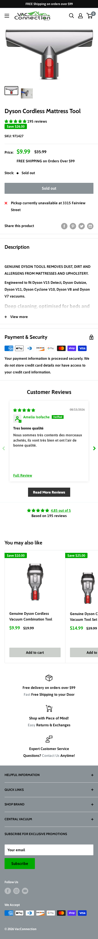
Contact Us (50, 755)
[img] (24, 410)
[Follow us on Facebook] (8, 891)
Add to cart (35, 652)
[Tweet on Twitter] (81, 225)
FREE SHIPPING (30, 161)
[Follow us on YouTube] (25, 891)
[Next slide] (94, 448)
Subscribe (19, 863)
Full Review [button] (22, 475)
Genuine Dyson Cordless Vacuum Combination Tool (30, 616)
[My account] (80, 15)
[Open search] (71, 15)
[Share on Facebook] (64, 225)
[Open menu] (7, 16)
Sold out (49, 188)
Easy (31, 725)
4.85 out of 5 (61, 510)
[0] (90, 15)
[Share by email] (90, 225)
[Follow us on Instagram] (16, 891)
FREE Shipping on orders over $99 (49, 4)
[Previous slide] (3, 448)
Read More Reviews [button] (49, 492)
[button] (16, 121)
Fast (27, 694)
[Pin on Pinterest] (73, 225)
